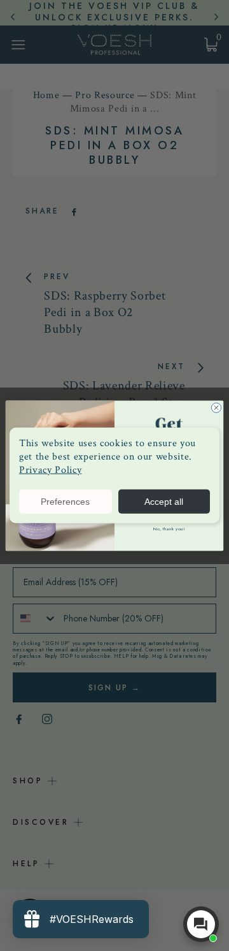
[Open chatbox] (201, 924)
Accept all (163, 502)
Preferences (65, 502)
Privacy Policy (50, 469)
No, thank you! (169, 528)
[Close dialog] (216, 407)
